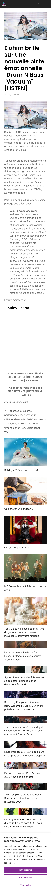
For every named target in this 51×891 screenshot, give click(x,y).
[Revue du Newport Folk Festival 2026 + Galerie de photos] (25, 767)
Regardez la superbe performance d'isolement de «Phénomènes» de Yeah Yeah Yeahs (25, 415)
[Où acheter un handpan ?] (25, 503)
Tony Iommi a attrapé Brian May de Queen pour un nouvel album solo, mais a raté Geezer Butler (24, 731)
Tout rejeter (25, 885)
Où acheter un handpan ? (18, 508)
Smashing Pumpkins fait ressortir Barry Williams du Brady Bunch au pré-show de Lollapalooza (23, 706)
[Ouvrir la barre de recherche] (38, 4)
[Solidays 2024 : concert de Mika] (25, 464)
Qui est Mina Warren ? (16, 547)
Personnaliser (25, 877)
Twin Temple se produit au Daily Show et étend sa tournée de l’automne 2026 (22, 798)
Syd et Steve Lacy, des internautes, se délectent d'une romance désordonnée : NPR (24, 681)
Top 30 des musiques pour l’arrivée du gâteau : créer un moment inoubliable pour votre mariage (24, 632)
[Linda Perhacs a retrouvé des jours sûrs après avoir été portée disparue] (25, 746)
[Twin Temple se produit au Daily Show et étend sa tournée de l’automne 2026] (25, 788)
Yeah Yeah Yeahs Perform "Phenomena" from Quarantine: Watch (22, 428)
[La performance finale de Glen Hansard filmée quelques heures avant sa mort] (25, 646)
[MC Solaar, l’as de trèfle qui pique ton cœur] (25, 580)
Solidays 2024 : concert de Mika (22, 470)
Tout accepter (25, 870)
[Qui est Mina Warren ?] (25, 541)
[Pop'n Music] (4, 4)
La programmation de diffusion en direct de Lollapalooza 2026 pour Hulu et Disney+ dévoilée (23, 823)
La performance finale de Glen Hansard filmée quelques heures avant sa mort (22, 656)
